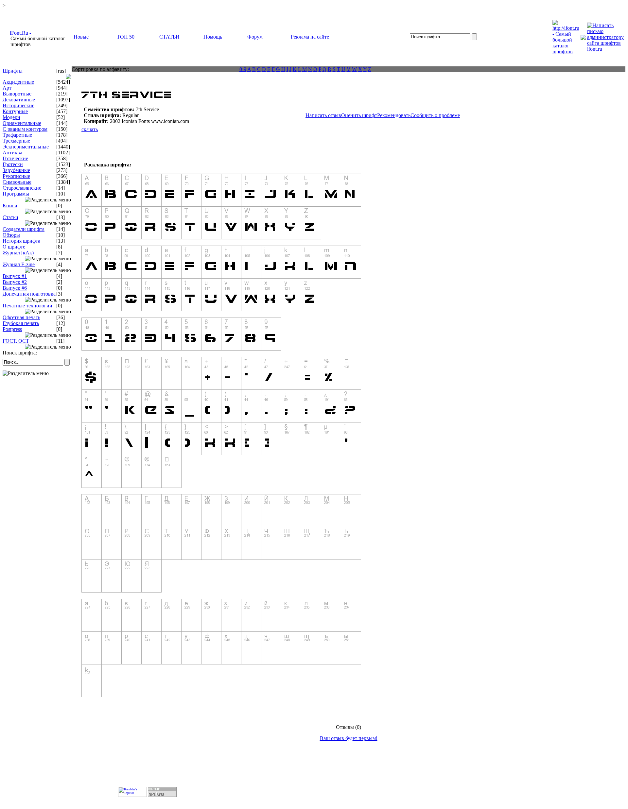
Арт (7, 88)
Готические (15, 158)
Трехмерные (16, 141)
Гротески (13, 164)
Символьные (17, 182)
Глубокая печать (21, 323)
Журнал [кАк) (18, 252)
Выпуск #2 (15, 282)
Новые (81, 37)
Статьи (10, 217)
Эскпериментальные (26, 146)
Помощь (212, 37)
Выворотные (17, 93)
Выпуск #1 (15, 276)
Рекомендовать (393, 115)
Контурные (15, 111)
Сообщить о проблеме (435, 115)
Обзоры (11, 235)
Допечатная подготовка (29, 294)
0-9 (242, 69)
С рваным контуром (25, 129)
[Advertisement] (37, 421)
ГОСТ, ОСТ (16, 341)
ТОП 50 (125, 37)
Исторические (18, 105)
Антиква (12, 152)
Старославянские (22, 188)
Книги (10, 205)
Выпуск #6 (15, 288)
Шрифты (13, 71)
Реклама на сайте (310, 37)
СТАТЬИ (169, 37)
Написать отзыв (323, 115)
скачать (89, 129)
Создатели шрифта (23, 229)
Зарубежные (16, 170)
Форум (255, 37)
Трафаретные (17, 135)
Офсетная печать (21, 317)
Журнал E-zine (19, 264)
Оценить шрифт (359, 115)
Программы (16, 194)
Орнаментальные (22, 123)
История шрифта (21, 241)
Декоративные (19, 99)
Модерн (11, 117)
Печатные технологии (27, 305)
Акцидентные (18, 82)
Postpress (12, 329)
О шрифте (14, 247)
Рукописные (16, 176)
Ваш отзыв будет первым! (348, 738)
